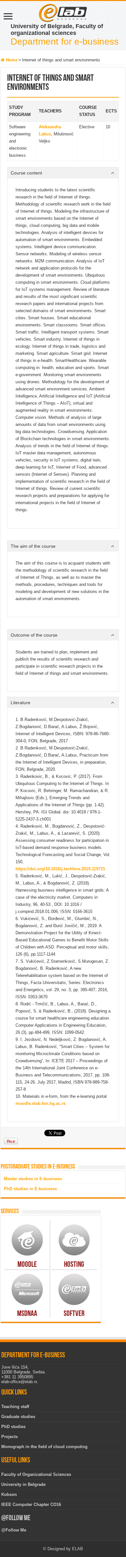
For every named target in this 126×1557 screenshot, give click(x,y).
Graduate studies (18, 1416)
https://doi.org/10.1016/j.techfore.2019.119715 (60, 868)
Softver (74, 1314)
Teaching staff (15, 1406)
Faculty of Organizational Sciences (36, 1474)
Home (11, 60)
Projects (9, 1436)
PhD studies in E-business (30, 1188)
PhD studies (13, 1426)
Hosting (74, 1265)
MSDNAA (27, 1314)
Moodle (27, 1265)
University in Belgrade (23, 1484)
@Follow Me (15, 1518)
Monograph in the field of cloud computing (44, 1446)
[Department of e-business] (63, 12)
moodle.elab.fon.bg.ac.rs (41, 1103)
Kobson (9, 1494)
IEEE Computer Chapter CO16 (31, 1504)
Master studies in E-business (33, 1178)
